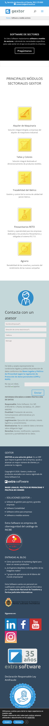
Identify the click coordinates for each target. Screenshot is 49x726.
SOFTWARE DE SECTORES (24, 34)
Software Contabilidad (16, 508)
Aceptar (7, 722)
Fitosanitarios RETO (24, 226)
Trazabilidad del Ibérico (24, 190)
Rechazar (18, 722)
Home (8, 18)
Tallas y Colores (24, 157)
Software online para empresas (19, 512)
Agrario (24, 261)
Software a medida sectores (18, 515)
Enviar (38, 392)
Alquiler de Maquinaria (24, 125)
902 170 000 (38, 2)
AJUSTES (30, 718)
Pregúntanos (24, 50)
